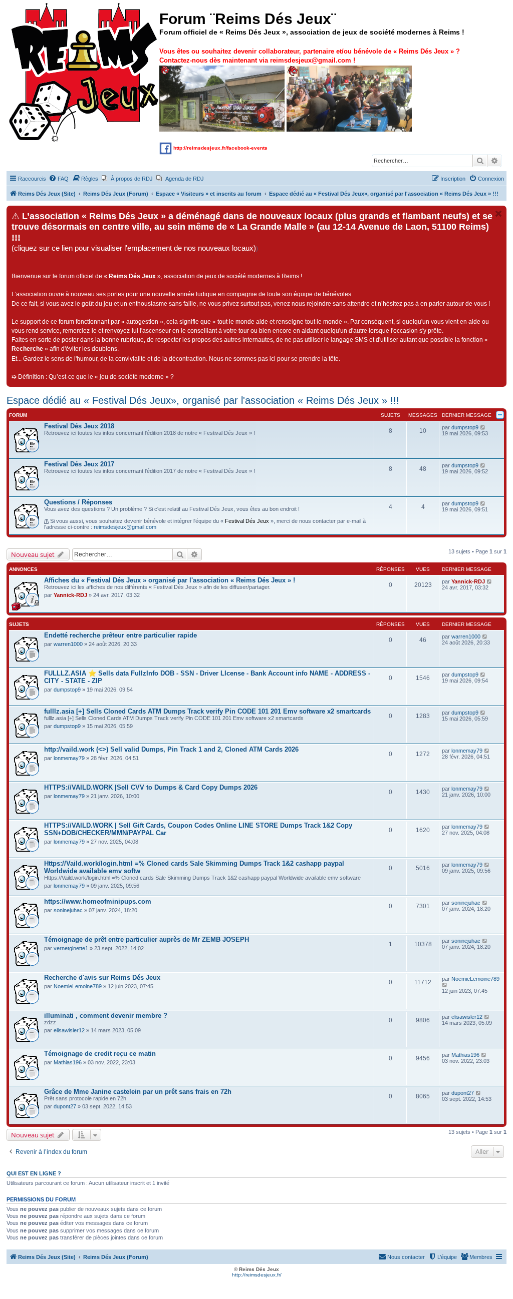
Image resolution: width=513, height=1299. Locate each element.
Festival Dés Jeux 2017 (79, 464)
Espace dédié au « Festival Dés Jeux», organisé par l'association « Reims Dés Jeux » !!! (203, 400)
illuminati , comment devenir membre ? (105, 1015)
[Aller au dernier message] (489, 581)
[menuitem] (59, 179)
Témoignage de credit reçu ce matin (100, 1053)
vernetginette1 (71, 948)
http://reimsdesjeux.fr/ (257, 1274)
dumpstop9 (464, 427)
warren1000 (68, 644)
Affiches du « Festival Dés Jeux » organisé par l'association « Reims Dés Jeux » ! (169, 580)
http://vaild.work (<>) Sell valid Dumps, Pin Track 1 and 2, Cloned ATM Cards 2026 (171, 749)
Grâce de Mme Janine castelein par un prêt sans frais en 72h (137, 1091)
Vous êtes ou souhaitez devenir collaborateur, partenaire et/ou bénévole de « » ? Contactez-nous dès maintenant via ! (309, 56)
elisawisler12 (69, 1030)
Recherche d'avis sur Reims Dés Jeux (102, 977)
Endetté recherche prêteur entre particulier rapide (120, 635)
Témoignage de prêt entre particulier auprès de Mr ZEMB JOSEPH (146, 939)
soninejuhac (68, 910)
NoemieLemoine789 (78, 986)
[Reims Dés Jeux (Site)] (84, 73)
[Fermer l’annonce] (498, 214)
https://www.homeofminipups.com (97, 901)
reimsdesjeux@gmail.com (125, 527)
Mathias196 (68, 1062)
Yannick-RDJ (70, 595)
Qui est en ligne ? (34, 1173)
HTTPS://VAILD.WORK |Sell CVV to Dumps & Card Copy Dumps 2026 (151, 787)
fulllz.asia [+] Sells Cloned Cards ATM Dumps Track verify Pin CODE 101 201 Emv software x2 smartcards (207, 711)
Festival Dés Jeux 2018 (79, 426)
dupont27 (65, 1106)
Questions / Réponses (78, 502)
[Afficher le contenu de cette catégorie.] (500, 415)
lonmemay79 (69, 758)
